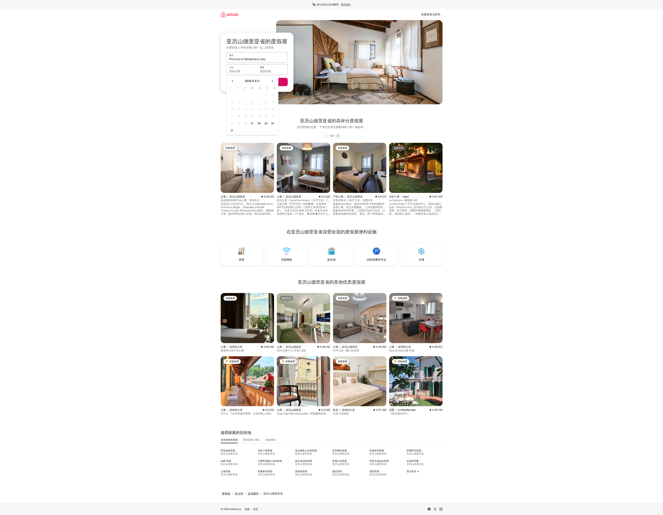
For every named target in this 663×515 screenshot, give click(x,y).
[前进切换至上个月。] (232, 81)
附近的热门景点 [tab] (251, 439)
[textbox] (241, 71)
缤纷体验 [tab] (270, 439)
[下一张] (337, 136)
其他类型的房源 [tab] (229, 439)
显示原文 (346, 4)
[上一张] (325, 136)
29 (266, 123)
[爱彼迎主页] (229, 14)
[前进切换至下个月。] (272, 81)
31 (232, 130)
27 (252, 123)
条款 (255, 509)
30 (272, 123)
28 (259, 123)
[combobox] (257, 59)
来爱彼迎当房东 (430, 14)
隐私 (247, 509)
